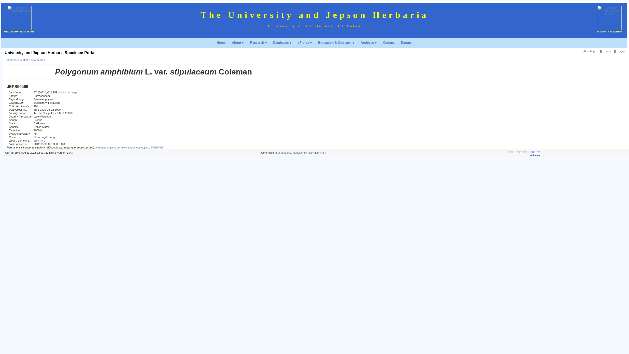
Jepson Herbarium (609, 31)
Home (221, 42)
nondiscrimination (303, 152)
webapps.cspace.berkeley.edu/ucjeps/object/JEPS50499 (129, 147)
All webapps (590, 51)
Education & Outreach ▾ (336, 42)
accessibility (285, 152)
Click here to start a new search (26, 60)
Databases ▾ (282, 42)
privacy (321, 152)
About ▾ (238, 42)
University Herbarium (19, 31)
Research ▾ (258, 42)
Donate (406, 42)
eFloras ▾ (305, 42)
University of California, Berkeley (314, 26)
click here (39, 140)
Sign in (622, 51)
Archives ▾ (369, 42)
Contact (389, 42)
